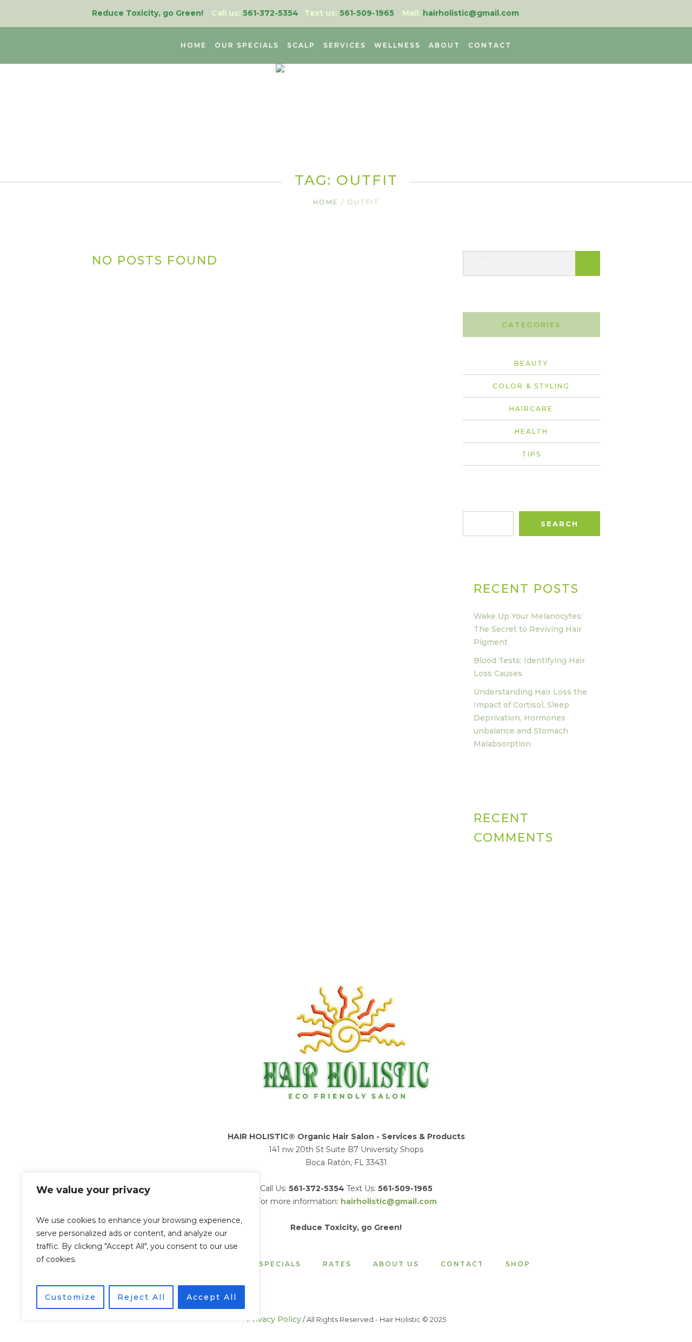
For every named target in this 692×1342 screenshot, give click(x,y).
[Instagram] (577, 13)
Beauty (531, 363)
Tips (531, 454)
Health (531, 431)
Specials (280, 1264)
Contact (462, 1264)
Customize (70, 1297)
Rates (337, 1264)
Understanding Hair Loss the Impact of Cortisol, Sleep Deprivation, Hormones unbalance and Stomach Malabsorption (530, 718)
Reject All (141, 1297)
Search (476, 505)
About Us (396, 1264)
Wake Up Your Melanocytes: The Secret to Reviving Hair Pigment (528, 629)
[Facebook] (594, 13)
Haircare (531, 409)
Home (325, 202)
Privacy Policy (274, 1319)
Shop (517, 1264)
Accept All (212, 1297)
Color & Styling (531, 386)
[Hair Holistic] (346, 1041)
